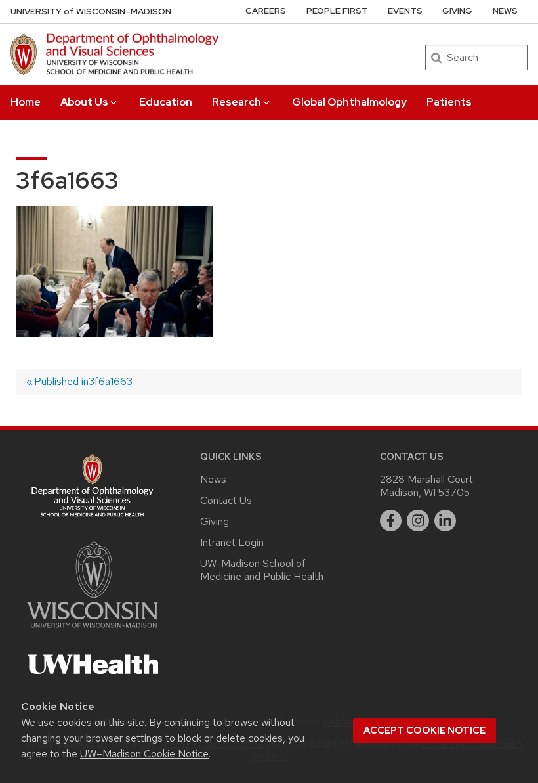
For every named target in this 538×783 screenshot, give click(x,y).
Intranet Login (232, 542)
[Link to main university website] (92, 630)
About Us (84, 102)
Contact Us (226, 500)
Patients (449, 102)
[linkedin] (445, 521)
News (505, 10)
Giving (457, 10)
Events (405, 10)
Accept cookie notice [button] (424, 730)
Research (236, 102)
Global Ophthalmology (349, 102)
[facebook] (391, 521)
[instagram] (418, 521)
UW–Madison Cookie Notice (144, 754)
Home (25, 102)
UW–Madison (90, 11)
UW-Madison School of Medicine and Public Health (261, 569)
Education (165, 102)
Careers (265, 10)
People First (337, 10)
